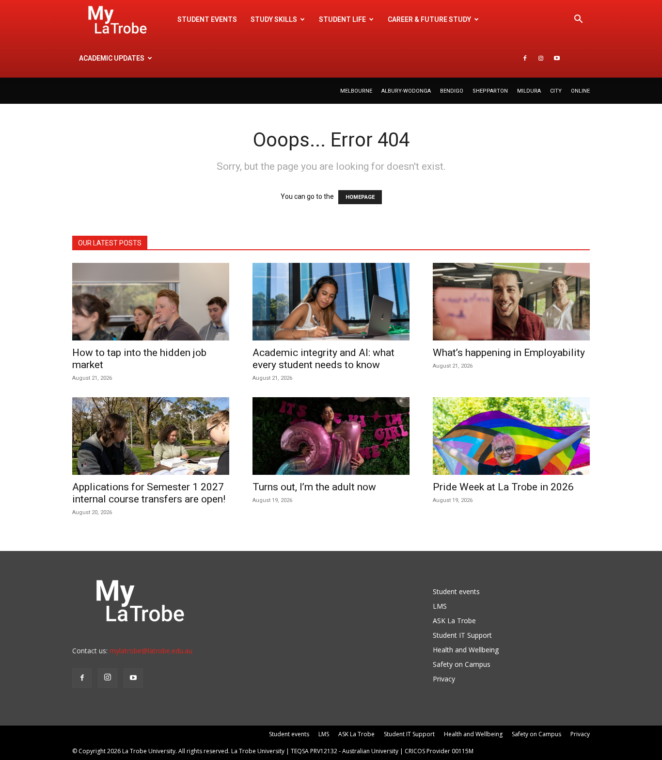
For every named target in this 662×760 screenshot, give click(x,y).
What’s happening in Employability (509, 352)
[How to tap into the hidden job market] (150, 301)
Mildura (529, 91)
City (556, 91)
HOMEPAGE (360, 197)
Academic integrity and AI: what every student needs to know (323, 359)
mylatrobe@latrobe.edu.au (151, 650)
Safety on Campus (461, 664)
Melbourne (356, 91)
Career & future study (429, 19)
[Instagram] (541, 58)
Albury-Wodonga (406, 91)
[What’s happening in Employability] (511, 301)
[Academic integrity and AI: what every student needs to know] (331, 301)
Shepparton (490, 91)
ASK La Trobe (454, 620)
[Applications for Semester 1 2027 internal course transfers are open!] (150, 436)
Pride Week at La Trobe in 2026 (503, 487)
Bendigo (451, 91)
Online (580, 91)
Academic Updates (111, 58)
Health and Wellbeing (466, 649)
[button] (578, 20)
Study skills (274, 19)
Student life (342, 19)
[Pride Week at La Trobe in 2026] (511, 436)
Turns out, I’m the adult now (315, 487)
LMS (440, 606)
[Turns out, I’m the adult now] (331, 436)
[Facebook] (525, 58)
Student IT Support (462, 635)
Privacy (444, 678)
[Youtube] (557, 58)
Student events (207, 19)
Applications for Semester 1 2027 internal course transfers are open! (148, 493)
